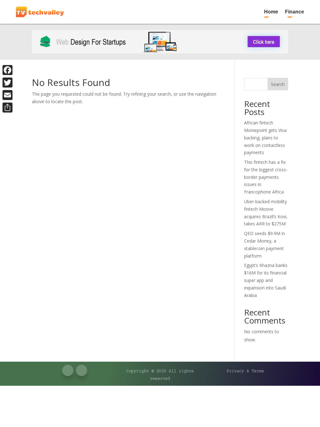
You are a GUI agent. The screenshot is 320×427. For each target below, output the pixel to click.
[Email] (7, 95)
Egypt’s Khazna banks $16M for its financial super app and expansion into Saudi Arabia (266, 280)
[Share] (7, 107)
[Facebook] (7, 70)
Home (271, 11)
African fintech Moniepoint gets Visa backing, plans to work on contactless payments (265, 137)
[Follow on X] (299, 5)
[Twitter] (7, 82)
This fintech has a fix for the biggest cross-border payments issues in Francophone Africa (266, 177)
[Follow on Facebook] (287, 5)
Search (278, 84)
